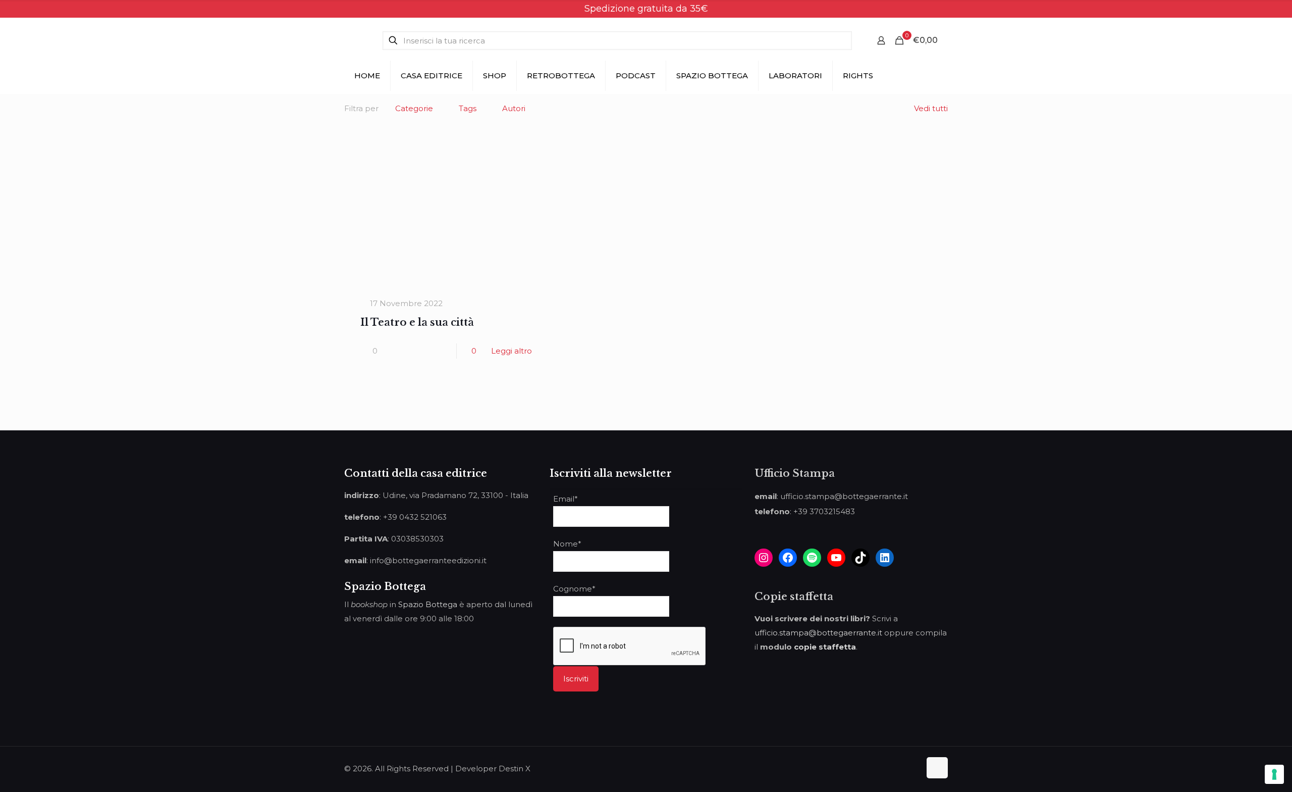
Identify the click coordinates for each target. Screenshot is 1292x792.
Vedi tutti (931, 108)
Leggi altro (511, 351)
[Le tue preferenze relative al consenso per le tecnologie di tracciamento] (1274, 774)
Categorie (414, 108)
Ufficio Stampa (795, 473)
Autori (513, 108)
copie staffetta (825, 647)
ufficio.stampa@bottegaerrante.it (818, 632)
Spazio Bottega (427, 604)
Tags (467, 108)
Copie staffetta (794, 596)
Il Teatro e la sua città (417, 322)
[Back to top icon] (937, 767)
